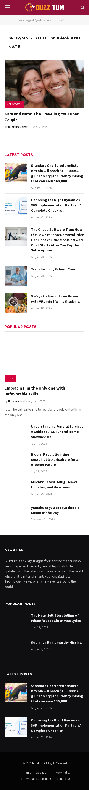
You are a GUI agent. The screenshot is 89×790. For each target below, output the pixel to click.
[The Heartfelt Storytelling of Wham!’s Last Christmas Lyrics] (16, 622)
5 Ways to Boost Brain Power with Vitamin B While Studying (55, 299)
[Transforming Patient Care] (16, 276)
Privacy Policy (61, 773)
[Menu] (7, 7)
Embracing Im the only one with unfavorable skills (35, 391)
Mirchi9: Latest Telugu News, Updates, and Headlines (55, 485)
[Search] (82, 7)
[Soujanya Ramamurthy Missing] (16, 649)
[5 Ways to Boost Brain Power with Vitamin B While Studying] (16, 303)
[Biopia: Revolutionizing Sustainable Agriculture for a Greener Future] (16, 461)
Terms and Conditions (37, 779)
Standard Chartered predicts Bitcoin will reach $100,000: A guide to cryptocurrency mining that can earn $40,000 (57, 173)
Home (27, 773)
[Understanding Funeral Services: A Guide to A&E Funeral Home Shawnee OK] (16, 433)
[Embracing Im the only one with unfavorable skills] (44, 358)
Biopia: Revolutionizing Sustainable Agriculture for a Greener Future (54, 459)
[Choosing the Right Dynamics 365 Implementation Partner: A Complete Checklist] (16, 206)
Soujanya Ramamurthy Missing (56, 642)
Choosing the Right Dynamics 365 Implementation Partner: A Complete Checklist (56, 205)
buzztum (38, 763)
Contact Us (63, 779)
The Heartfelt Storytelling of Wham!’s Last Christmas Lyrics (56, 618)
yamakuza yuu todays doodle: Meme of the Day (55, 510)
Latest (10, 378)
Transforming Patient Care (53, 269)
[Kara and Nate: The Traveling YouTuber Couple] (44, 83)
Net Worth (14, 104)
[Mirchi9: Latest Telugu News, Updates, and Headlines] (16, 488)
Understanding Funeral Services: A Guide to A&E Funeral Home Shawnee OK (57, 431)
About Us (41, 773)
